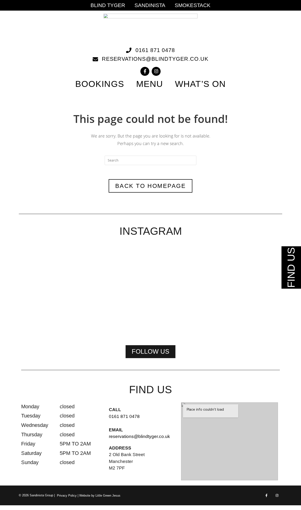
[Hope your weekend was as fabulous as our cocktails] (98, 273)
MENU (149, 84)
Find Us (291, 267)
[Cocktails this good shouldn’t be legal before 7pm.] (255, 276)
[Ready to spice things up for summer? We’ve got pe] (46, 267)
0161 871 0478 (124, 416)
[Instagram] (156, 71)
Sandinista (150, 5)
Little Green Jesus (107, 495)
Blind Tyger (108, 5)
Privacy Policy (67, 495)
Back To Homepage (150, 185)
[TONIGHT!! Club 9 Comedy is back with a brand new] (203, 290)
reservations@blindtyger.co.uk (139, 436)
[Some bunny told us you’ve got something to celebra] (150, 290)
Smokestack (192, 5)
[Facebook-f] (144, 71)
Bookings (99, 84)
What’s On (200, 84)
